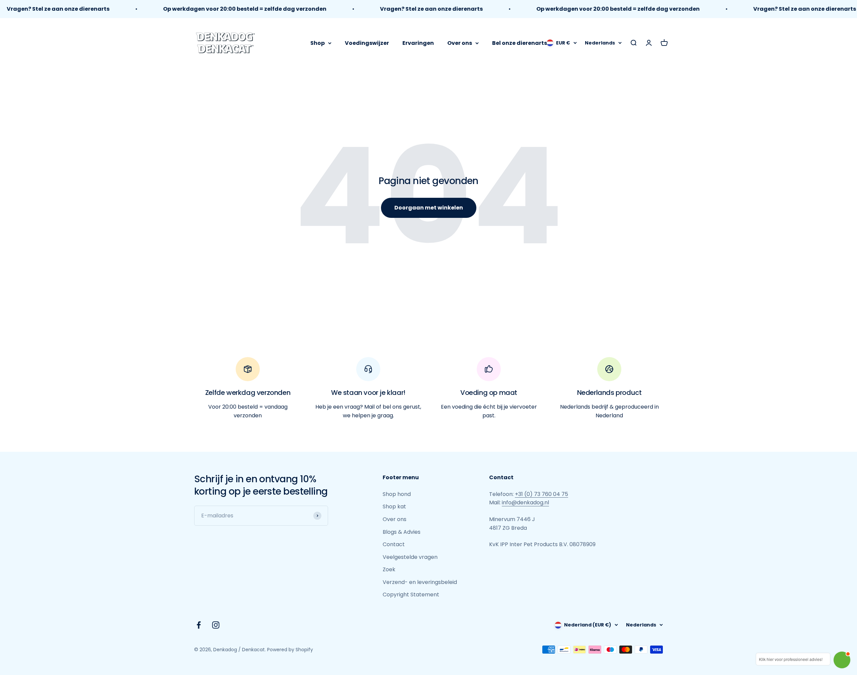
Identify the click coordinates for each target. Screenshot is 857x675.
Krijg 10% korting (428, 398)
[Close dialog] (495, 247)
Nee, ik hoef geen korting (428, 420)
